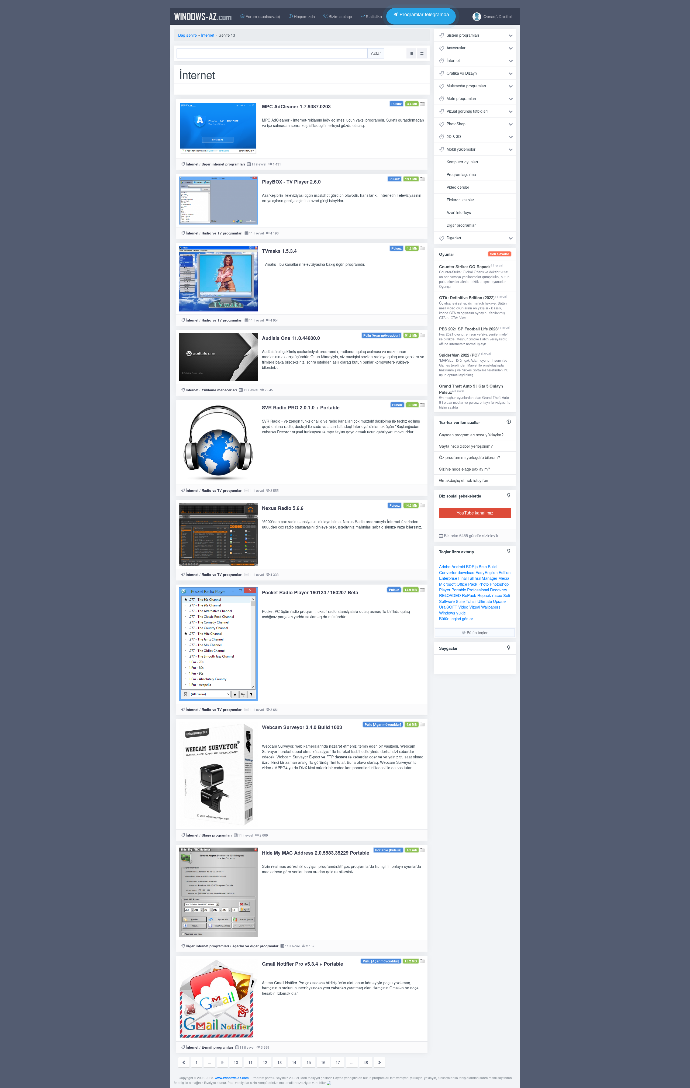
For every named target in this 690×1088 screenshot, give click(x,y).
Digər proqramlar (461, 225)
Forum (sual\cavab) (262, 16)
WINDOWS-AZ (203, 16)
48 (366, 1062)
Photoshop (499, 584)
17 (338, 1062)
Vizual (474, 607)
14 (294, 1062)
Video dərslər (458, 187)
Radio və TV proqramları (222, 233)
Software (447, 601)
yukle (461, 613)
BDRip (472, 566)
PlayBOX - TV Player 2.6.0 (291, 181)
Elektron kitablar (460, 199)
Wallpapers (491, 607)
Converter (448, 572)
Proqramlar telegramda (423, 14)
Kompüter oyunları (462, 161)
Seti (506, 595)
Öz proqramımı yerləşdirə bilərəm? (469, 457)
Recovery (498, 589)
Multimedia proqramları (466, 85)
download (466, 572)
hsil (478, 578)
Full (471, 578)
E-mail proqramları (217, 1047)
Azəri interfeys (459, 212)
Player (444, 589)
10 (236, 1062)
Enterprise (448, 578)
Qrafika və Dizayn (462, 73)
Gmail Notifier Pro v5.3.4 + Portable (302, 963)
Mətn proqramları (461, 98)
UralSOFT (448, 607)
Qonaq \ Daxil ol (497, 16)
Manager (489, 578)
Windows (447, 613)
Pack (472, 584)
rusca (497, 595)
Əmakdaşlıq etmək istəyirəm (464, 480)
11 (250, 1062)
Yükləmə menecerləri (219, 389)
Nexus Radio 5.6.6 (282, 508)
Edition (504, 572)
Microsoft (447, 584)
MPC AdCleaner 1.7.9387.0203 (296, 106)
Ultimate (484, 601)
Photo (483, 584)
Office (462, 584)
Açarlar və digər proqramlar (255, 945)
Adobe (444, 566)
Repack (484, 595)
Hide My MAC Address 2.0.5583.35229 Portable (315, 852)
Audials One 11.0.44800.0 (291, 337)
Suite (460, 601)
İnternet (192, 164)
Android (458, 566)
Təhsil (471, 601)
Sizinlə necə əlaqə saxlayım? (464, 469)
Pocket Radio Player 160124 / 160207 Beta (310, 592)
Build (492, 566)
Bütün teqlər (477, 632)
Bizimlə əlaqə (339, 16)
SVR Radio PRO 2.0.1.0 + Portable (301, 407)
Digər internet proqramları (223, 164)
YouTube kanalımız (475, 513)
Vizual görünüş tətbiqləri (467, 111)
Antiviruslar (456, 47)
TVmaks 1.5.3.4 (279, 250)
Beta (483, 566)
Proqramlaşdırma (461, 174)
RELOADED (450, 595)
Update (499, 601)
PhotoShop (456, 123)
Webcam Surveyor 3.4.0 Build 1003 (302, 727)
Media (503, 578)
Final (462, 578)
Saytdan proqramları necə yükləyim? (471, 434)
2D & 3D (454, 136)
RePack (469, 595)
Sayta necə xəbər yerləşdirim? (466, 446)
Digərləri (454, 237)
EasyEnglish (486, 572)
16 (323, 1062)
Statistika (373, 16)
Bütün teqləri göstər (456, 618)
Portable (458, 589)
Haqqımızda (304, 16)
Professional (478, 589)
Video (463, 607)
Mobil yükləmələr (461, 149)
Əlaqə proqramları (217, 835)
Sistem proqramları (463, 35)
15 (308, 1062)
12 (265, 1062)
